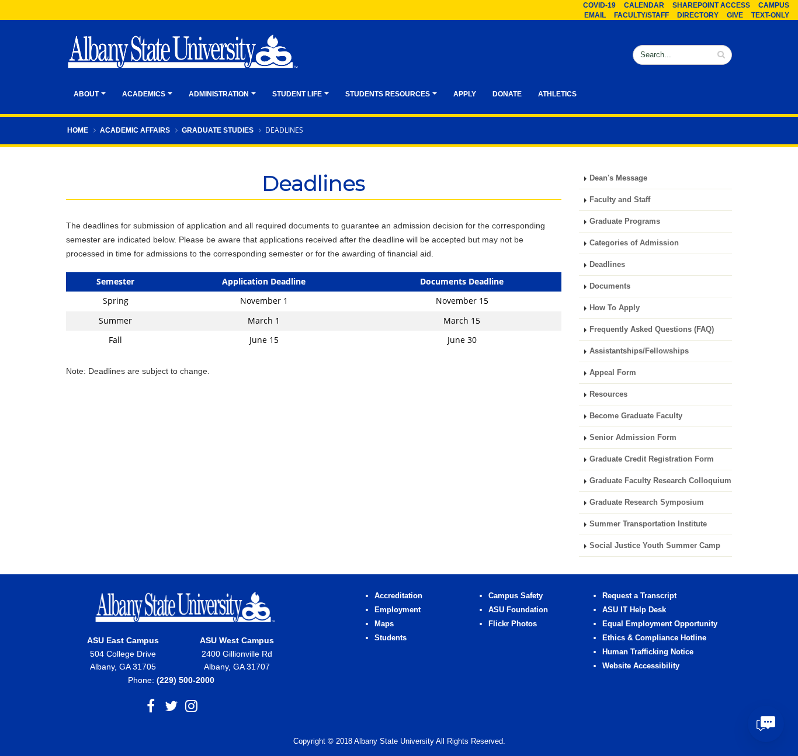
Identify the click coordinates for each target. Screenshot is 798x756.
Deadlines (607, 265)
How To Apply (614, 308)
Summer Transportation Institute (648, 524)
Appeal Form (612, 373)
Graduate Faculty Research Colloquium (660, 481)
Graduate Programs (624, 221)
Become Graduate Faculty (635, 416)
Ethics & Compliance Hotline (654, 638)
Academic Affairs (135, 130)
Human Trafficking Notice (647, 652)
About (86, 94)
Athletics (557, 94)
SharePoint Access (711, 5)
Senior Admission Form (632, 438)
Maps (384, 624)
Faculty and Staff (621, 200)
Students (390, 638)
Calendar (644, 5)
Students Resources (387, 94)
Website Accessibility (642, 666)
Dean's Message (619, 178)
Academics (143, 94)
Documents (609, 286)
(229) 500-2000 (185, 680)
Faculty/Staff (641, 15)
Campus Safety (515, 596)
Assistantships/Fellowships (639, 351)
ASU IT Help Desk (634, 610)
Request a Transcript (639, 596)
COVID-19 (599, 5)
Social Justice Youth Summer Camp (654, 546)
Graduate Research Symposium (646, 502)
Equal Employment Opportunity (659, 624)
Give (735, 15)
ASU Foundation (518, 610)
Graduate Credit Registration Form (651, 459)
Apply (464, 94)
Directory (698, 15)
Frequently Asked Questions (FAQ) (651, 329)
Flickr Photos (512, 624)
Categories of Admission (634, 243)
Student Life (297, 94)
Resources (608, 394)
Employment (397, 610)
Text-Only (770, 15)
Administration (219, 94)
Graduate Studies (218, 130)
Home (77, 130)
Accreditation (398, 596)
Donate (507, 94)
